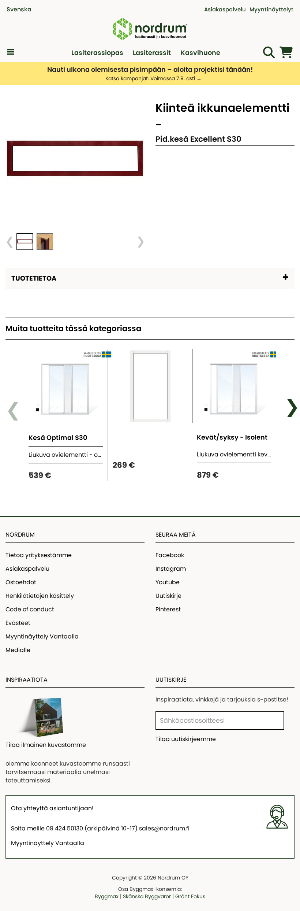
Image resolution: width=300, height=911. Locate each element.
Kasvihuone (200, 52)
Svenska (19, 9)
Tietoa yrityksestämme (38, 555)
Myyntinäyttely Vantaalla (42, 636)
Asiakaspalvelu (27, 568)
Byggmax (107, 896)
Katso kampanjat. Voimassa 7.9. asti (150, 78)
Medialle (17, 650)
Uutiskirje (168, 596)
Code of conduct (29, 609)
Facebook (169, 555)
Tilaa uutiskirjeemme (185, 739)
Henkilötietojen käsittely (39, 596)
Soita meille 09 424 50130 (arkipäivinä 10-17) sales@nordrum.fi (100, 828)
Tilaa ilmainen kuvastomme (45, 745)
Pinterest (168, 609)
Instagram (170, 568)
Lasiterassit (152, 52)
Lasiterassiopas (97, 52)
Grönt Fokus (190, 896)
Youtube (167, 582)
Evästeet (17, 623)
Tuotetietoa (33, 278)
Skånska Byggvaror (147, 896)
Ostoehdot (20, 582)
